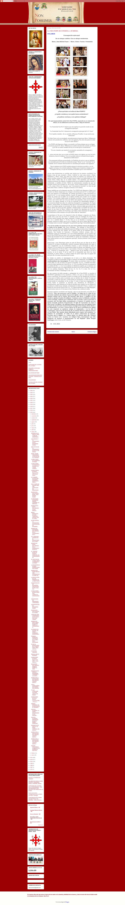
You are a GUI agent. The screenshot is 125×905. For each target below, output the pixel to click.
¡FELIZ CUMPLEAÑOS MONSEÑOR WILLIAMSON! (35, 686)
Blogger (67, 902)
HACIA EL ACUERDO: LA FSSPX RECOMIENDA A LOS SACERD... (35, 712)
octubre (33, 417)
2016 (31, 410)
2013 (31, 759)
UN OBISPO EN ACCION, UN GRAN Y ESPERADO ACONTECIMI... (35, 632)
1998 (31, 763)
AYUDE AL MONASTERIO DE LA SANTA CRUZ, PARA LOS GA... (35, 647)
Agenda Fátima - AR (35, 807)
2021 (31, 400)
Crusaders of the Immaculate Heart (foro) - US (36, 818)
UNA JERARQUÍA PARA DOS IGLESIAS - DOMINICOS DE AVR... (35, 376)
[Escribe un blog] (55, 324)
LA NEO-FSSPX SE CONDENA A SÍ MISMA (35, 460)
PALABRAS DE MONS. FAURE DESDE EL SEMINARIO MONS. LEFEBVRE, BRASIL (36, 782)
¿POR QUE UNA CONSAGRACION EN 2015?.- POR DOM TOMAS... (35, 617)
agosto (33, 421)
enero (32, 755)
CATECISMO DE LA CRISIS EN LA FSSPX (35, 365)
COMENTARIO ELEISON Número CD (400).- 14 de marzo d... (34, 660)
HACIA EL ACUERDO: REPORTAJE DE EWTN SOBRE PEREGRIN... (34, 720)
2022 (31, 398)
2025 (31, 392)
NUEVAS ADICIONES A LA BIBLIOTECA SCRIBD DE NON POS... (35, 748)
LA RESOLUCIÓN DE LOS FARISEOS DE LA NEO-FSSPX (35, 579)
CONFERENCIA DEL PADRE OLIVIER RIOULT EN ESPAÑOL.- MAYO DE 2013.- (35, 799)
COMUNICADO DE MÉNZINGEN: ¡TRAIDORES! (35, 600)
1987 (31, 767)
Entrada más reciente (53, 331)
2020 (31, 402)
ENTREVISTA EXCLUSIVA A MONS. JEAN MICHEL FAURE (34, 495)
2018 (31, 406)
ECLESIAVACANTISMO (34, 372)
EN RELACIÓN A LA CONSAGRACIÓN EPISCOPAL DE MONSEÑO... (35, 523)
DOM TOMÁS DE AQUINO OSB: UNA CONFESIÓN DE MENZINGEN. (35, 487)
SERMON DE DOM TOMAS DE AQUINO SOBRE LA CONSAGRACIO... (35, 624)
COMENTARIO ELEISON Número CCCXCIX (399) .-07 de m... (35, 699)
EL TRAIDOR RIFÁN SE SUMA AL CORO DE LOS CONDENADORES (35, 554)
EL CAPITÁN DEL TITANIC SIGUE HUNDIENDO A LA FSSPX (35, 561)
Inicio (73, 331)
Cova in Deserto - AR (35, 814)
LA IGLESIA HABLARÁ (34, 651)
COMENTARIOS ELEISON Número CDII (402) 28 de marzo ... (35, 473)
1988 (31, 765)
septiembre (34, 419)
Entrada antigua (92, 331)
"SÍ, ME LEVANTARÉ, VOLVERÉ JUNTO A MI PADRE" (34, 693)
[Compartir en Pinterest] (59, 324)
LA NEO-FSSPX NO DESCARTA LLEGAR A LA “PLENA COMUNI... (35, 466)
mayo (32, 427)
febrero (33, 753)
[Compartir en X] (56, 324)
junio (32, 425)
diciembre (33, 413)
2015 (31, 412)
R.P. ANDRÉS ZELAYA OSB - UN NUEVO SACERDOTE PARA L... (35, 480)
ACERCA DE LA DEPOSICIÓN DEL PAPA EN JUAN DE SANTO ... (35, 680)
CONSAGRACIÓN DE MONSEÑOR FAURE (35, 606)
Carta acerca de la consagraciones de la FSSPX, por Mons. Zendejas (35, 794)
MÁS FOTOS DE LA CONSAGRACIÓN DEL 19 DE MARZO (35, 449)
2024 (31, 394)
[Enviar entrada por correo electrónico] (51, 323)
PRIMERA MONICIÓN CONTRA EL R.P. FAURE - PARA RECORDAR (34, 639)
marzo (33, 431)
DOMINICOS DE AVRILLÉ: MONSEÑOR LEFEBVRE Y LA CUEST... (35, 673)
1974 (31, 769)
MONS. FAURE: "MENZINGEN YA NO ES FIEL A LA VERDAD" (35, 455)
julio (32, 423)
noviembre (34, 416)
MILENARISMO (32, 380)
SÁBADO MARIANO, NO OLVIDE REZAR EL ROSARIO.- (35, 705)
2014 (31, 757)
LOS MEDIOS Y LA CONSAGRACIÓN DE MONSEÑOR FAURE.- (35, 442)
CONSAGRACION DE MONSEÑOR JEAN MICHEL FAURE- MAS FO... (35, 586)
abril (32, 429)
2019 (31, 404)
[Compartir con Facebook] (58, 324)
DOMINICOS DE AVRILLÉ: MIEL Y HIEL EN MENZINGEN (35, 435)
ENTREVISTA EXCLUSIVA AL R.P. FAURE (35, 611)
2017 (31, 408)
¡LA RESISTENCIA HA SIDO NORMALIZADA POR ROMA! (35, 566)
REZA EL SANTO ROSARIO (35, 655)
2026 (31, 390)
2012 (31, 761)
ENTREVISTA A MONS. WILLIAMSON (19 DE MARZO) (35, 508)
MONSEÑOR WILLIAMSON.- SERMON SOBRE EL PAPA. (35, 667)
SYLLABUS (51, 34)
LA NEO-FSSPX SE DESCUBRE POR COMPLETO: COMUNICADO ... (35, 594)
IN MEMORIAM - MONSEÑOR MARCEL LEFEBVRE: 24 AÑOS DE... (35, 501)
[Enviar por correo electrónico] (53, 324)
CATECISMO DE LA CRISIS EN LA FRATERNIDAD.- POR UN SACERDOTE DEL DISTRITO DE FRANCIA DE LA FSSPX (36, 788)
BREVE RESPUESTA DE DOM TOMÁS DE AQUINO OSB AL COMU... (35, 515)
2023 (31, 396)
